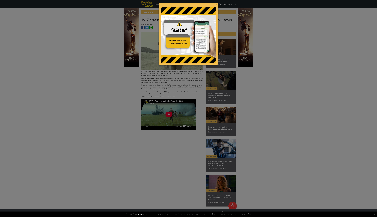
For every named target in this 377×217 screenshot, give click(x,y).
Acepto (243, 214)
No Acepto (249, 214)
